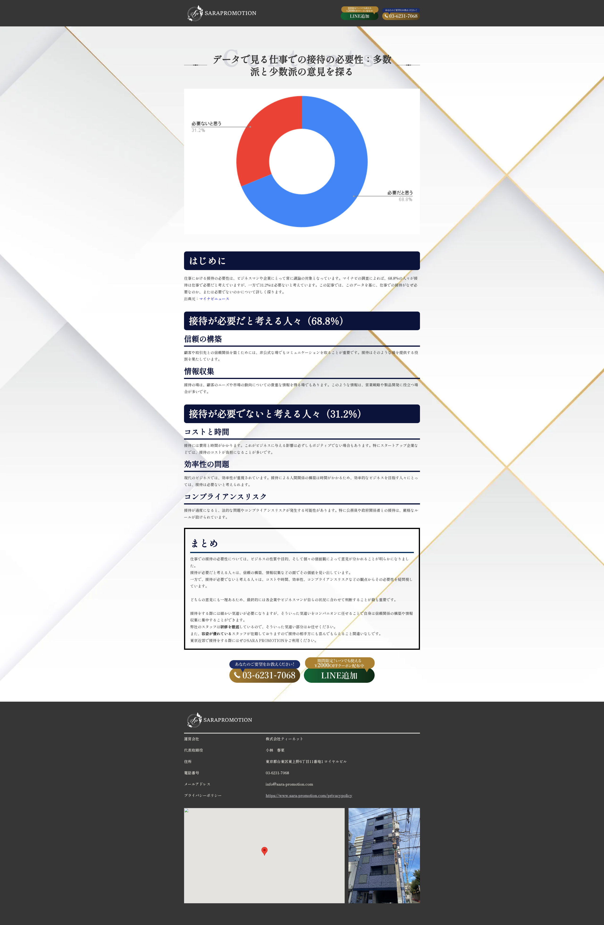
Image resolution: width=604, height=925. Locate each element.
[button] (264, 851)
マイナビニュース (214, 298)
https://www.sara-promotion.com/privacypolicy (309, 795)
